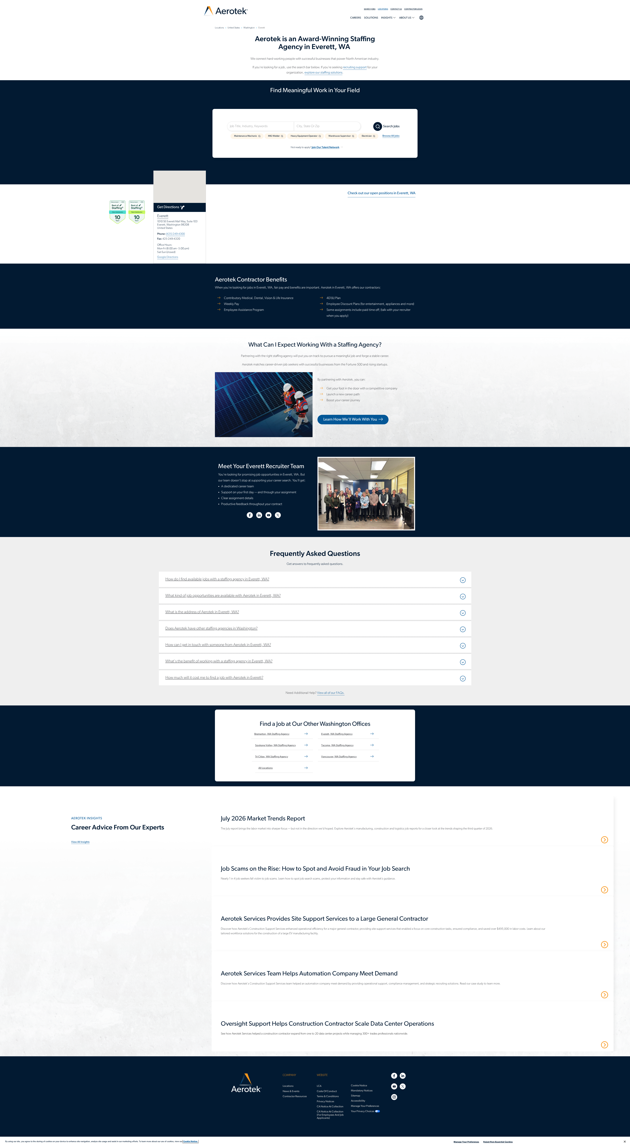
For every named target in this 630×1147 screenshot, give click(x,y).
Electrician (367, 136)
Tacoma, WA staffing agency (337, 745)
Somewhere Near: (309, 118)
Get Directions (168, 207)
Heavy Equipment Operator (304, 136)
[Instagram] (394, 1097)
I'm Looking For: (241, 118)
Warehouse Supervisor (339, 136)
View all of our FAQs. (331, 693)
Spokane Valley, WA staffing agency (275, 745)
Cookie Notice (359, 1085)
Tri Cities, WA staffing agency (271, 756)
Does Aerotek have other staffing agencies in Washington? (211, 628)
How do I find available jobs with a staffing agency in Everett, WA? (217, 579)
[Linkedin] (403, 1076)
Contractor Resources (295, 1096)
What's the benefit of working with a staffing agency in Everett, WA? (219, 661)
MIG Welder (274, 136)
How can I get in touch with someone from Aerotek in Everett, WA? (218, 645)
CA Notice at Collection (330, 1106)
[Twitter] (403, 1086)
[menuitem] (371, 9)
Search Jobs (369, 9)
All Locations (265, 768)
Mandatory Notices (362, 1090)
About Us (405, 18)
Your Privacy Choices (362, 1111)
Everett (162, 216)
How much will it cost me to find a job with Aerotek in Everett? (214, 678)
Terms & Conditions (328, 1096)
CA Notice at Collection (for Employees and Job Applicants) (330, 1114)
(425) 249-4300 (175, 234)
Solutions (371, 18)
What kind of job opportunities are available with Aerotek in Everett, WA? (223, 596)
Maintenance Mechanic (245, 136)
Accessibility (358, 1101)
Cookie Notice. (190, 1141)
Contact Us (396, 9)
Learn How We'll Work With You (350, 420)
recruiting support (355, 67)
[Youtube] (394, 1086)
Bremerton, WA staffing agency (271, 734)
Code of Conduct (327, 1091)
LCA (319, 1086)
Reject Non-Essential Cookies (498, 1142)
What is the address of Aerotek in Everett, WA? (202, 612)
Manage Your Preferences (365, 1106)
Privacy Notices (325, 1101)
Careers (355, 18)
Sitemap (355, 1096)
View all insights (80, 842)
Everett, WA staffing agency (337, 734)
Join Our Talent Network (325, 147)
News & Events (291, 1091)
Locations (383, 9)
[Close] (624, 1141)
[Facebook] (394, 1076)
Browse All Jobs (390, 136)
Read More (593, 839)
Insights (387, 18)
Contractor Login (413, 9)
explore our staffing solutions (323, 72)
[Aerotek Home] (246, 1083)
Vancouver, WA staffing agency (339, 756)
